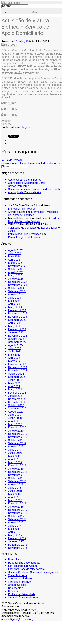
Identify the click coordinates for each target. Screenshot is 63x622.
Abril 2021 (14, 386)
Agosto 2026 (15, 250)
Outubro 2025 (16, 269)
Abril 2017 (14, 532)
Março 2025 (15, 275)
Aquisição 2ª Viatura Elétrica (24, 179)
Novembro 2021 (17, 370)
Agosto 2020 (15, 411)
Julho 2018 (14, 487)
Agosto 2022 (15, 345)
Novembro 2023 (17, 316)
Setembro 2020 (17, 408)
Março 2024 (15, 307)
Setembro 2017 (17, 519)
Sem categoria (21, 127)
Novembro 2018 (17, 475)
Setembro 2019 (17, 443)
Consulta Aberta (17, 575)
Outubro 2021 (16, 373)
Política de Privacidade (21, 594)
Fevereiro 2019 (17, 465)
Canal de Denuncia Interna (23, 597)
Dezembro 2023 (17, 313)
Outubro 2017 (16, 516)
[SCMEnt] (10, 2)
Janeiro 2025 (16, 278)
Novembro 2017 (17, 513)
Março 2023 (15, 326)
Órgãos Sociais (17, 584)
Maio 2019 (14, 456)
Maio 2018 (14, 494)
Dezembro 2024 (17, 281)
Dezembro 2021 (17, 367)
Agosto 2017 (15, 522)
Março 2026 (15, 262)
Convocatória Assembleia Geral (26, 182)
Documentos (15, 588)
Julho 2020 (14, 414)
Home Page (15, 559)
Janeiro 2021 (16, 395)
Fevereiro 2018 (17, 503)
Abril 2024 (14, 304)
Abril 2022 (14, 357)
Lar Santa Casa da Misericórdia (26, 569)
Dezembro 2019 (17, 433)
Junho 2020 (15, 418)
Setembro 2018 (17, 481)
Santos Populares (18, 186)
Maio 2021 (14, 383)
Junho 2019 (15, 452)
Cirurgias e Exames (19, 581)
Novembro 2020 (17, 402)
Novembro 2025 (17, 266)
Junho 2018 (15, 490)
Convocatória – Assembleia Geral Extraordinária (30, 163)
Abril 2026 (14, 259)
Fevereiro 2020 (17, 427)
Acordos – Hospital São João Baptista (34, 220)
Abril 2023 (14, 323)
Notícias (13, 591)
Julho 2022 (14, 348)
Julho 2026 (14, 253)
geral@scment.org (22, 619)
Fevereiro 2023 (17, 329)
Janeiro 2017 (16, 541)
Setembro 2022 (17, 342)
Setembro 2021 (17, 376)
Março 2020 (15, 424)
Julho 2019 (14, 449)
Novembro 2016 (17, 547)
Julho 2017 (14, 525)
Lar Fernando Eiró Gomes (23, 565)
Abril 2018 (14, 497)
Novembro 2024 (17, 285)
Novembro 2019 (17, 437)
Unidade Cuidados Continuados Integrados (33, 572)
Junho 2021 (15, 380)
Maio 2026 (14, 256)
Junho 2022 (15, 351)
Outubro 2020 (16, 405)
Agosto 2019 (15, 446)
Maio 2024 (14, 300)
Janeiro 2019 (16, 468)
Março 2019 (15, 462)
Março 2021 (15, 389)
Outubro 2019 (16, 440)
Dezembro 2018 (17, 471)
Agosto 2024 (15, 294)
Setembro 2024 (17, 291)
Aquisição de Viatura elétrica (24, 192)
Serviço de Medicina (20, 578)
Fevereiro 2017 (17, 538)
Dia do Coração (12, 160)
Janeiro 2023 (16, 332)
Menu (35, 12)
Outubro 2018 (16, 478)
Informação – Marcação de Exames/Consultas (33, 213)
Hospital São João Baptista (24, 562)
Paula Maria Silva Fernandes (24, 234)
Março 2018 (15, 500)
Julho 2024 (14, 297)
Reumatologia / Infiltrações (24, 237)
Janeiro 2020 (16, 430)
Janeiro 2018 (16, 506)
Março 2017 (15, 535)
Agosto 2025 (15, 272)
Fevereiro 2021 (17, 392)
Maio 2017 (14, 528)
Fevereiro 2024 (17, 310)
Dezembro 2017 (17, 509)
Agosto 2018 (15, 484)
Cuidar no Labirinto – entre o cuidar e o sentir (34, 189)
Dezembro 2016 (17, 544)
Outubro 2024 (16, 288)
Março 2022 (15, 361)
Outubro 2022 (16, 338)
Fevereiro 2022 (17, 364)
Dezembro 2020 (17, 399)
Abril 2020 (14, 421)
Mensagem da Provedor (22, 208)
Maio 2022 (14, 354)
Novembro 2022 (17, 335)
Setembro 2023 (17, 319)
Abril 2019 (14, 459)
